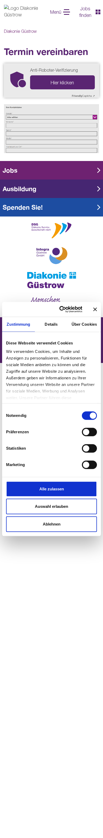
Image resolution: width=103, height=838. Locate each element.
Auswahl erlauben (51, 506)
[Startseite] (24, 12)
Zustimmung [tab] (18, 324)
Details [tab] (51, 324)
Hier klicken (62, 82)
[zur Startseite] (51, 280)
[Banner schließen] (95, 309)
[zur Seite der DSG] (51, 229)
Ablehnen (51, 524)
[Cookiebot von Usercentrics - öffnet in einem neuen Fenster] (61, 309)
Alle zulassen (51, 489)
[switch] (89, 432)
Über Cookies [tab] (84, 324)
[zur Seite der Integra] (51, 255)
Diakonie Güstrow (20, 31)
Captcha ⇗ (83, 95)
